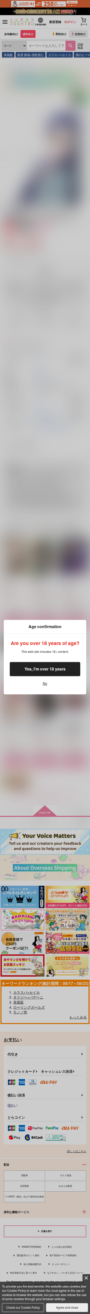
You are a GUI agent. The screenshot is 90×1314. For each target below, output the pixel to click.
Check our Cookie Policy (23, 1307)
